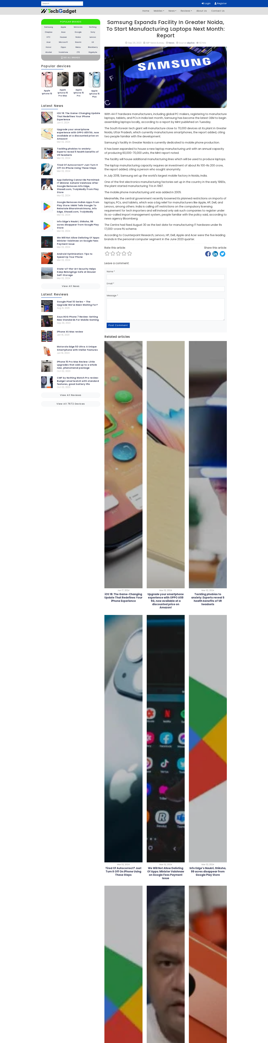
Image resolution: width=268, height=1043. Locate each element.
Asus (63, 32)
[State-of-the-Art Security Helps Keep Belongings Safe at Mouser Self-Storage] (47, 273)
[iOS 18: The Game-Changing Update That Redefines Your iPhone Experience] (47, 118)
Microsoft (63, 42)
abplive (191, 42)
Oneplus (48, 32)
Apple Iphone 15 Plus (94, 93)
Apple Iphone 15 (47, 92)
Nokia (78, 37)
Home (146, 10)
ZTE (78, 52)
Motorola (78, 27)
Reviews (185, 10)
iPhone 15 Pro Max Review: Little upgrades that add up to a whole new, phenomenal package (77, 365)
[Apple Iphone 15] (47, 80)
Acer (48, 42)
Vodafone (63, 52)
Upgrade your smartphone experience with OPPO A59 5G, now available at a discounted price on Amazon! (78, 134)
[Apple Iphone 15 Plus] (94, 80)
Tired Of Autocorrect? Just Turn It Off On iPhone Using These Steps (77, 166)
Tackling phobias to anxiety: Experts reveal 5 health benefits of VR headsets (78, 152)
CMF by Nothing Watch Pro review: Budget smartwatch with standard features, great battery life (78, 381)
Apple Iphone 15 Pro (79, 92)
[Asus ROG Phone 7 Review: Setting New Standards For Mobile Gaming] (47, 321)
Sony (93, 32)
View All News (71, 286)
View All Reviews (70, 395)
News (172, 10)
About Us (201, 10)
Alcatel (48, 52)
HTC (48, 37)
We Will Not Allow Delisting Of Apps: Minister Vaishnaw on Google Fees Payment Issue (78, 241)
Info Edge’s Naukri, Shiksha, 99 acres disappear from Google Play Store (78, 224)
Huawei (63, 37)
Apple (63, 27)
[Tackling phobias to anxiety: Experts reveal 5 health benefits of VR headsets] (47, 153)
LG (93, 42)
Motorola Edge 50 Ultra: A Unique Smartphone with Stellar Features (77, 348)
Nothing (92, 27)
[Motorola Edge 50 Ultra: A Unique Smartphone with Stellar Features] (47, 351)
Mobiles (158, 10)
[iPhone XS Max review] (47, 336)
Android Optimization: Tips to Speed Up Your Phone (75, 255)
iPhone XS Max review (70, 331)
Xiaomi (78, 42)
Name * (111, 271)
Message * (112, 295)
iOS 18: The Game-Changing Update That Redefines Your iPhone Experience (78, 116)
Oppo (63, 47)
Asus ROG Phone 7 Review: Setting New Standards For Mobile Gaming (78, 318)
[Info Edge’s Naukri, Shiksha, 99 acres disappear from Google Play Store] (47, 226)
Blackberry (93, 47)
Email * (110, 283)
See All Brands (71, 57)
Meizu (78, 47)
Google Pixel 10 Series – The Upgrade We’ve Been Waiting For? (77, 303)
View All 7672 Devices (71, 403)
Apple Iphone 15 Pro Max (63, 92)
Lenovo (93, 37)
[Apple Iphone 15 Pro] (78, 80)
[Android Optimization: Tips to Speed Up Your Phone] (47, 258)
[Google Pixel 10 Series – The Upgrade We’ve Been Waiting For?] (47, 306)
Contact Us (218, 10)
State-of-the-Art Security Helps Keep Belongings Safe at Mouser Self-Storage (76, 272)
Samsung (48, 27)
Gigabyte (92, 52)
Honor (48, 47)
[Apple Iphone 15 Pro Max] (63, 80)
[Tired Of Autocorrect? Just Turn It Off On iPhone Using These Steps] (47, 169)
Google (78, 32)
